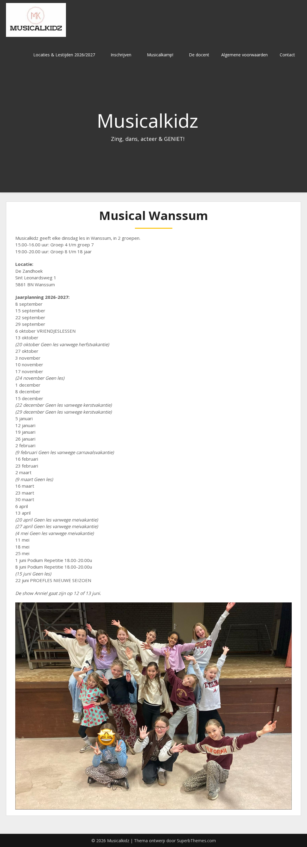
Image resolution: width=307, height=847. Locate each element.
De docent (199, 55)
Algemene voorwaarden (244, 55)
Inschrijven (121, 55)
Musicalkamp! (160, 55)
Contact (287, 55)
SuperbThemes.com (196, 840)
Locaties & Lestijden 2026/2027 (64, 55)
